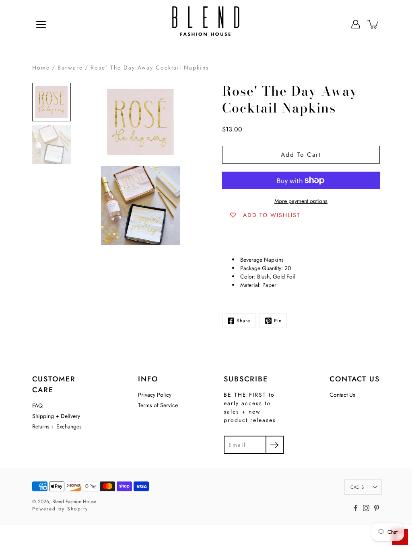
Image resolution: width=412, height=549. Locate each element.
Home (41, 68)
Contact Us (342, 395)
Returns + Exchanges (57, 426)
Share (243, 320)
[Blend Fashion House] (206, 24)
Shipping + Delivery (56, 416)
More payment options (301, 201)
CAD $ (357, 487)
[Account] (355, 24)
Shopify (77, 508)
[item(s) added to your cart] (373, 24)
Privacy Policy (154, 395)
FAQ (37, 406)
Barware (70, 68)
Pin (278, 320)
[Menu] (41, 24)
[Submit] (275, 445)
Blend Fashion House (74, 501)
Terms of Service (158, 405)
